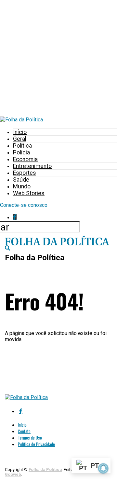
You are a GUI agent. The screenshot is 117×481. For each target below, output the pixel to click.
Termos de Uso (30, 438)
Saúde (21, 179)
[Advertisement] (58, 58)
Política (22, 145)
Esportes (24, 173)
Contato (24, 431)
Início (20, 132)
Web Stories (29, 193)
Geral (19, 139)
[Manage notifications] (103, 468)
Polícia (21, 152)
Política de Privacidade (36, 444)
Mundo (22, 186)
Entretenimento (32, 166)
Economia (25, 159)
